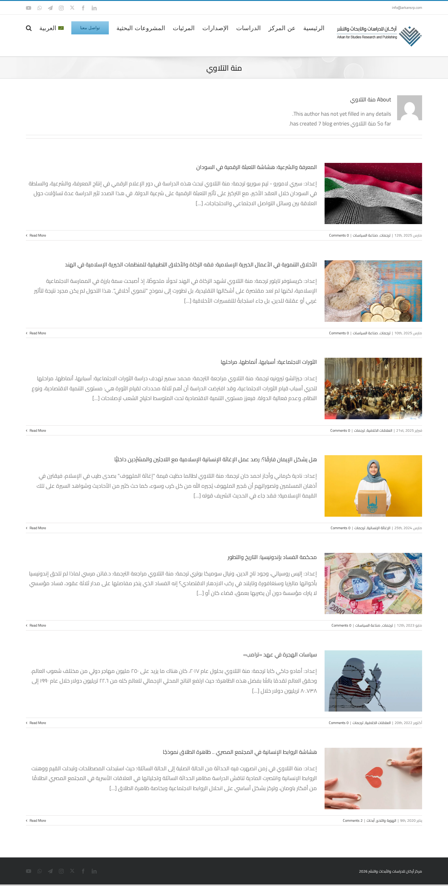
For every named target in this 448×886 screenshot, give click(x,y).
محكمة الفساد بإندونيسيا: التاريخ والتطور (272, 557)
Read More (37, 235)
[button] (29, 27)
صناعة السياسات (365, 235)
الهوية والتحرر (386, 820)
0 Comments (339, 235)
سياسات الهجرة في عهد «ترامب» (280, 654)
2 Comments (353, 820)
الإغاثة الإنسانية (378, 527)
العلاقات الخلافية (379, 430)
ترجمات (385, 235)
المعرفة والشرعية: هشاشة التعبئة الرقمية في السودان (256, 167)
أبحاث (371, 820)
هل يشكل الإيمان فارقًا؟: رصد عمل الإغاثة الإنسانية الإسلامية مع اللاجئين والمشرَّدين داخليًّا (215, 459)
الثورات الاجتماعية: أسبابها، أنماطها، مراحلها (269, 362)
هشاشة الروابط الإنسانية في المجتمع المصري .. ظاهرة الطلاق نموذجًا (240, 752)
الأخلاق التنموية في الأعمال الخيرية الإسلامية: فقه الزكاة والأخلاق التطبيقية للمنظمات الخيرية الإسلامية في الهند (191, 264)
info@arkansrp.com (407, 7)
